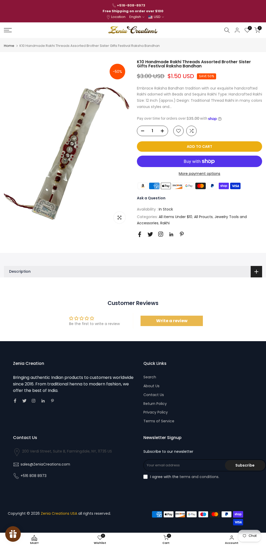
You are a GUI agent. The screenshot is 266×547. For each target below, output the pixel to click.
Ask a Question (151, 198)
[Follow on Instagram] (160, 234)
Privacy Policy (155, 412)
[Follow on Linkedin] (171, 234)
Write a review (172, 321)
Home (9, 45)
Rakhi (165, 223)
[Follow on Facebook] (139, 234)
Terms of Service (158, 421)
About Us (151, 386)
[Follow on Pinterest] (181, 234)
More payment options (199, 173)
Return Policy (155, 403)
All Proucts (203, 216)
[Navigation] (44, 30)
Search (149, 377)
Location (118, 16)
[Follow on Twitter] (150, 234)
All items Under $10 (175, 216)
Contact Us (153, 394)
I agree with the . (184, 476)
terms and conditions (198, 476)
